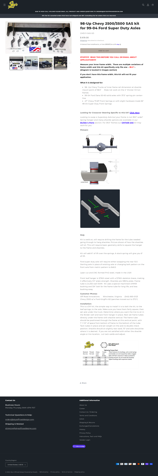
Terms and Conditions (88, 415)
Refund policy (44, 472)
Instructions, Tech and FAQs (90, 436)
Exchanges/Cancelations (89, 426)
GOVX (81, 419)
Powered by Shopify (31, 472)
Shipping (83, 40)
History (82, 429)
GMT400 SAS (128, 123)
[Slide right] (70, 63)
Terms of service (67, 472)
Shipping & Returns (87, 422)
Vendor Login (84, 440)
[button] (4, 5)
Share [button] (84, 383)
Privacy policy (55, 472)
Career (82, 408)
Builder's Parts (87, 123)
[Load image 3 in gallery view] (46, 63)
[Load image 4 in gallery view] (60, 63)
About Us (83, 405)
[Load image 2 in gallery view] (31, 63)
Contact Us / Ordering (88, 412)
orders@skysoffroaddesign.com (19, 419)
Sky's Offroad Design (17, 472)
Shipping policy (79, 472)
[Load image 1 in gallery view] (16, 63)
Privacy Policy (85, 433)
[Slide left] (7, 63)
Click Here (135, 113)
